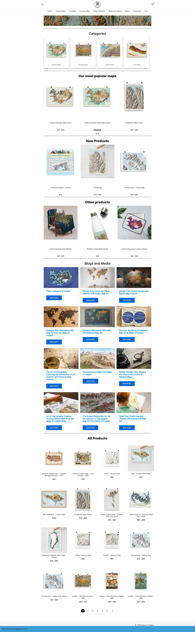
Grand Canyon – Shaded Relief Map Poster (141, 515)
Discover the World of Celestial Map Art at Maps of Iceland (133, 331)
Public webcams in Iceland (58, 291)
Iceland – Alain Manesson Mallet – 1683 (112, 597)
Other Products (99, 11)
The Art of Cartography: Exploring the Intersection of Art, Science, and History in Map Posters (61, 376)
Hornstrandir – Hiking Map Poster (54, 596)
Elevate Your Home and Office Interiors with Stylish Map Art (96, 292)
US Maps (72, 11)
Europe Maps (85, 11)
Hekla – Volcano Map (83, 555)
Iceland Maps (61, 11)
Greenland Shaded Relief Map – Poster (54, 556)
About (127, 11)
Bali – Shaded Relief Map (140, 474)
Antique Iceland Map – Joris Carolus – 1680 (83, 475)
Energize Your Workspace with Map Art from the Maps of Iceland (60, 332)
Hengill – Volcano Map (112, 555)
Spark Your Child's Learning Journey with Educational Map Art (132, 418)
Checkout (137, 11)
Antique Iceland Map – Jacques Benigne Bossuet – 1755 (54, 475)
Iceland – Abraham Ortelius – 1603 (83, 597)
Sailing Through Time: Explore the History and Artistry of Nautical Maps (132, 374)
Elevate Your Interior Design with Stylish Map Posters (133, 292)
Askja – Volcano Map (112, 474)
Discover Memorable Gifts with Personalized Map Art (97, 331)
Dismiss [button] (25, 629)
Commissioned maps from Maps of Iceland (97, 373)
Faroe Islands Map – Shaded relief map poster (112, 515)
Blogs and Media (115, 11)
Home (49, 11)
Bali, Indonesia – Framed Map (54, 514)
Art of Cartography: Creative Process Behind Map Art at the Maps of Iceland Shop (60, 418)
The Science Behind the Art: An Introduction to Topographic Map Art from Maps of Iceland (96, 418)
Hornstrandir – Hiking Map (141, 555)
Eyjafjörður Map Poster (83, 514)
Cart (146, 11)
